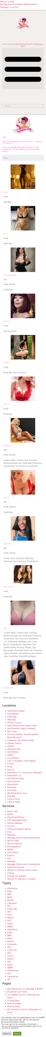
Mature (10, 917)
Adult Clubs (12, 811)
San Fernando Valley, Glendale (21, 728)
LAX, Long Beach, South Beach (21, 761)
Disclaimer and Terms (17, 991)
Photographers (14, 846)
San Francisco (13, 781)
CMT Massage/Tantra (17, 820)
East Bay (11, 796)
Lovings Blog (13, 1000)
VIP (8, 973)
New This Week (14, 1003)
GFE (9, 912)
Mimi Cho (6, 321)
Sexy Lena (7, 404)
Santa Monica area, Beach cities (22, 725)
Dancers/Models (14, 823)
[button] (23, 68)
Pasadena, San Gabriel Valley (20, 740)
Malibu (10, 755)
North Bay (12, 790)
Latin (9, 914)
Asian (9, 891)
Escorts (10, 826)
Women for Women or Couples (21, 879)
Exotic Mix (12, 909)
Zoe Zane (6, 497)
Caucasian (12, 903)
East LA (10, 769)
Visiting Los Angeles (16, 876)
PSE (9, 920)
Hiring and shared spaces (19, 829)
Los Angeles (13, 758)
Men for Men (13, 840)
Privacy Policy (13, 1006)
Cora (5, 233)
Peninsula (11, 787)
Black (9, 897)
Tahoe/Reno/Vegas (16, 711)
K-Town (10, 763)
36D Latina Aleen (8, 688)
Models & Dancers (15, 867)
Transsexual (12, 970)
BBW (9, 894)
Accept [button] (17, 1034)
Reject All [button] (6, 1034)
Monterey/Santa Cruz (17, 793)
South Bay (12, 716)
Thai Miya (6, 362)
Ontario (10, 746)
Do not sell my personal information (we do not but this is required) (22, 1027)
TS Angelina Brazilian (10, 275)
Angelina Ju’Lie (8, 445)
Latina (10, 956)
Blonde (10, 900)
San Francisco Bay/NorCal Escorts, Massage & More (23, 45)
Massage (11, 835)
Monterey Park (14, 749)
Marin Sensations (9, 586)
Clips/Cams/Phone (15, 817)
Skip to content (7, 1)
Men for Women (14, 843)
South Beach (13, 714)
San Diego (12, 731)
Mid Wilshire (13, 752)
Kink (9, 832)
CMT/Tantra (12, 852)
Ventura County (14, 722)
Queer (10, 923)
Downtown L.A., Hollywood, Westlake (24, 772)
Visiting (10, 873)
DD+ (9, 906)
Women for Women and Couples (22, 870)
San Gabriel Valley (15, 778)
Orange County (14, 743)
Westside (11, 719)
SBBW (10, 926)
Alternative (12, 888)
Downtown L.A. (14, 775)
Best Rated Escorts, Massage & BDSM (24, 989)
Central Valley (13, 802)
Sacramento (12, 784)
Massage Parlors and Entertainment (23, 838)
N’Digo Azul (7, 543)
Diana (5, 628)
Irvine (9, 766)
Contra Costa (13, 799)
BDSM (10, 814)
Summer (6, 192)
